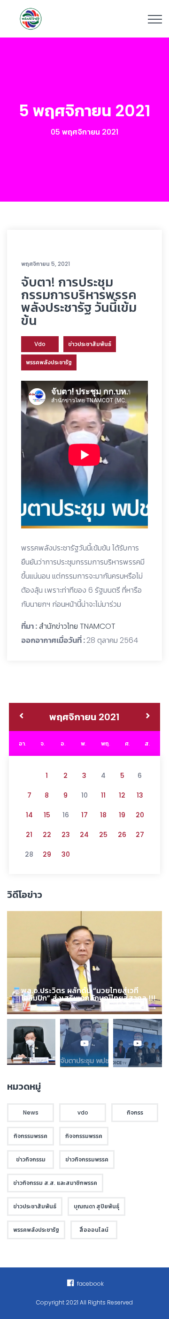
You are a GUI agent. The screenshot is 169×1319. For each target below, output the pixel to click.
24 (84, 834)
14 (29, 815)
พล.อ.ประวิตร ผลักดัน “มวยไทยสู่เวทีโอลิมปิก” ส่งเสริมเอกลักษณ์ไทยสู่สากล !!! (88, 994)
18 (103, 815)
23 (65, 834)
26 (122, 834)
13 (140, 795)
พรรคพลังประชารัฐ (49, 362)
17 (84, 815)
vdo (40, 344)
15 (47, 815)
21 (29, 834)
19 (122, 815)
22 (47, 834)
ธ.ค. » (148, 717)
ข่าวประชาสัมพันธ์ (89, 344)
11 (103, 795)
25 (103, 834)
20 (140, 815)
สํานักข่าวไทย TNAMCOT (77, 626)
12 (122, 795)
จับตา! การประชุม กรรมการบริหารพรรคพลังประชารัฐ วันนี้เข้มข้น (79, 301)
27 (140, 834)
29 (47, 854)
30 (65, 854)
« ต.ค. (21, 717)
